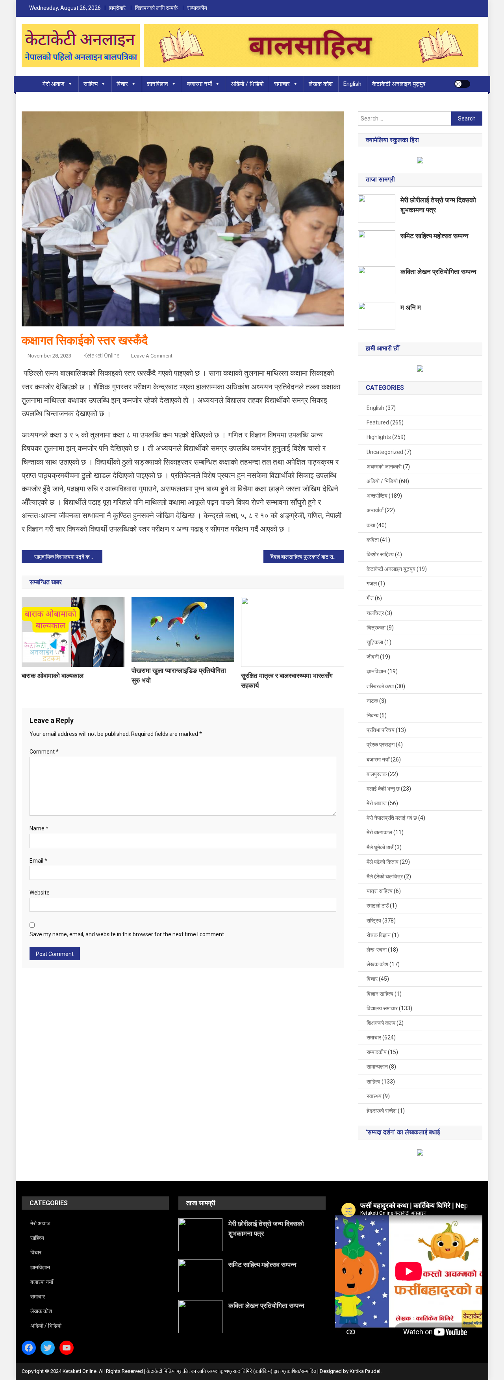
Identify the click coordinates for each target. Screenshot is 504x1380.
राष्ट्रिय (374, 920)
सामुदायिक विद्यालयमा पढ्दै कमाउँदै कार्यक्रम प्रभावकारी (68, 557)
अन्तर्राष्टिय (377, 496)
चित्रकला (376, 627)
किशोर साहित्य (380, 554)
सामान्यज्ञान (377, 1066)
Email (38, 861)
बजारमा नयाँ (199, 83)
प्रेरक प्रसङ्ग (381, 744)
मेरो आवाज (54, 83)
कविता (373, 540)
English (352, 83)
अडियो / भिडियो (247, 83)
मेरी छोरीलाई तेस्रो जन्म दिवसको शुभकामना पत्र (438, 205)
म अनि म (410, 307)
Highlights (379, 437)
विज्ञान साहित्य (380, 994)
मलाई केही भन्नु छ (383, 788)
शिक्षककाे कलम (381, 1023)
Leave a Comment (151, 356)
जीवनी (373, 657)
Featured (378, 422)
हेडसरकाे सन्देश (382, 1111)
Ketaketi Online (101, 355)
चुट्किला (375, 642)
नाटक (372, 701)
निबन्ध (372, 715)
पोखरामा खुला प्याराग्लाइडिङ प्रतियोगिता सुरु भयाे (179, 675)
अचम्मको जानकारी (384, 466)
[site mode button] (462, 84)
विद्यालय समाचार (382, 1008)
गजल (372, 583)
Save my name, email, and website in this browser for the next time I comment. (127, 934)
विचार (122, 83)
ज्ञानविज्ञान (157, 83)
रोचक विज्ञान (379, 935)
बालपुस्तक (377, 774)
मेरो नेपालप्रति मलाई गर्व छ (392, 818)
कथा (371, 525)
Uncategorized (385, 452)
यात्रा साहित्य (380, 891)
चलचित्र (375, 613)
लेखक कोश (321, 83)
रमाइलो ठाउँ (378, 905)
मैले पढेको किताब (382, 862)
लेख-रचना (377, 950)
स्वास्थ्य (374, 1096)
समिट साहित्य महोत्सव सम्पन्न (434, 236)
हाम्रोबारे (117, 8)
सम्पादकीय (197, 8)
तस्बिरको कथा (380, 686)
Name (39, 828)
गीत (370, 598)
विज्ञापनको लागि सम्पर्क (156, 8)
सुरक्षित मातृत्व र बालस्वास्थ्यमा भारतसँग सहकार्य (287, 680)
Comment (44, 751)
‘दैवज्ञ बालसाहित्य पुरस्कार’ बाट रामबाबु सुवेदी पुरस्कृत (307, 557)
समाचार (282, 83)
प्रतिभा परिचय (381, 730)
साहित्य (90, 83)
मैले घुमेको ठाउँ (380, 847)
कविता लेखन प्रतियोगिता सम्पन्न (438, 272)
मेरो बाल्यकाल (379, 832)
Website (40, 892)
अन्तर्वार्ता (375, 510)
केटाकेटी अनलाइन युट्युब (398, 83)
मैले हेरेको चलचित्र (385, 876)
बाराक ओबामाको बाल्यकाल (52, 676)
